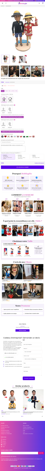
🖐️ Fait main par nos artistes (34, 0)
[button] (7, 82)
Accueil (2, 6)
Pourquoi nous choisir (5, 427)
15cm (3, 91)
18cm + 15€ (7, 91)
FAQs (24, 430)
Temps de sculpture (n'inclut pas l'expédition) (14, 153)
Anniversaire (8, 6)
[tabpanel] (11, 401)
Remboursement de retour (28, 428)
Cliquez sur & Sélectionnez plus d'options (12, 117)
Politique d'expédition (27, 427)
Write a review (22, 330)
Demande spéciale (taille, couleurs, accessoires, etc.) (12, 145)
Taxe (24, 432)
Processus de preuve (5, 430)
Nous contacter (26, 425)
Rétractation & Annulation (28, 433)
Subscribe (41, 453)
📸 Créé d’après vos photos (20, 0)
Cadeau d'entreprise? (39, 163)
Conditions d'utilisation (5, 432)
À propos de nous (4, 425)
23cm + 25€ (14, 91)
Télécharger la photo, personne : (8, 105)
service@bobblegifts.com (11, 353)
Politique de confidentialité (6, 433)
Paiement (3, 428)
